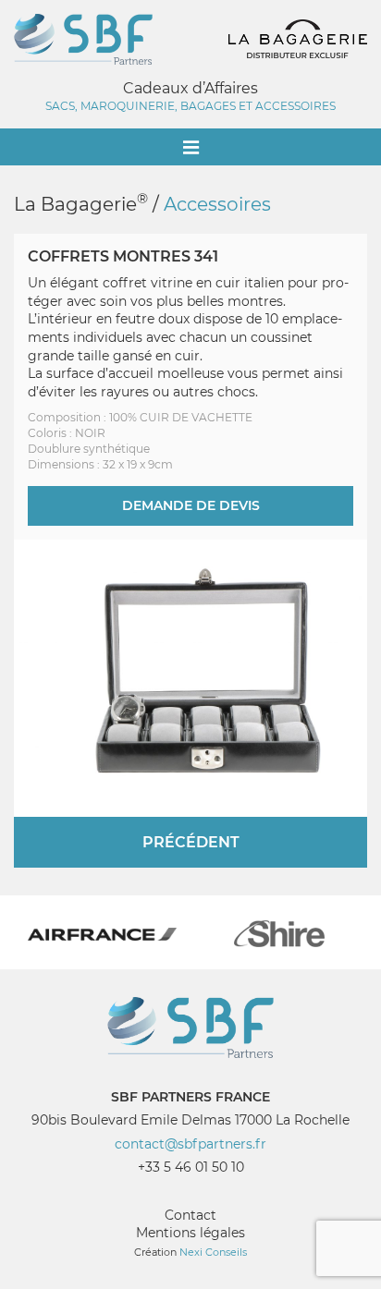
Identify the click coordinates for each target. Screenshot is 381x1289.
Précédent (191, 842)
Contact (190, 1215)
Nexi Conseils (213, 1252)
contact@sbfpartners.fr (190, 1144)
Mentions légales (190, 1232)
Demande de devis (191, 505)
